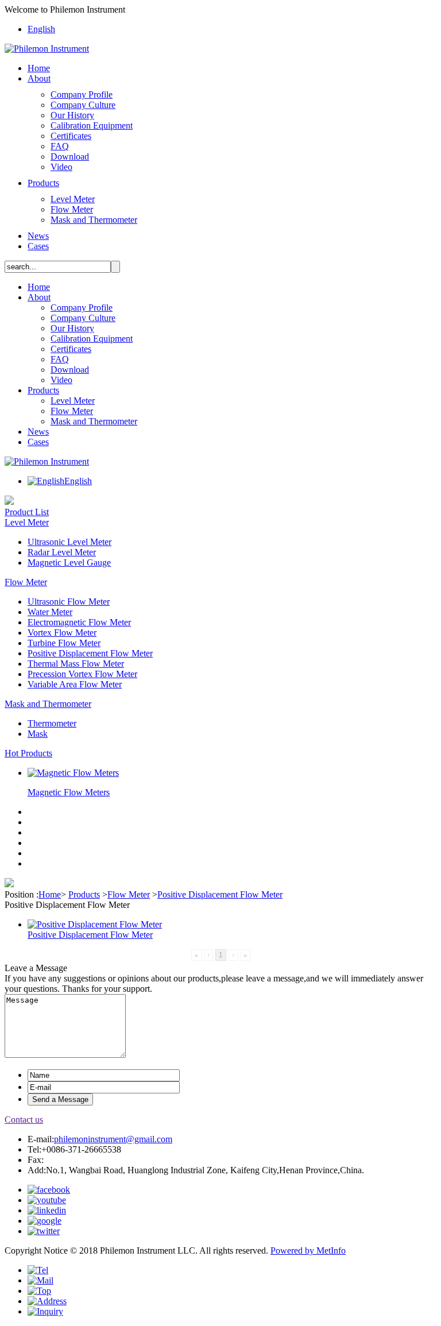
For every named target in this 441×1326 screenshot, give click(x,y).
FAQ (60, 146)
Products (43, 183)
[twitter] (44, 1231)
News (38, 236)
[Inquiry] (45, 1311)
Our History (72, 115)
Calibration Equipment (92, 125)
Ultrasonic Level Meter (69, 542)
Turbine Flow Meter (64, 643)
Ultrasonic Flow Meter (69, 601)
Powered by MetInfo (308, 1250)
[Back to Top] (39, 1291)
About (39, 78)
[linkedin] (47, 1210)
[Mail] (40, 1280)
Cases (38, 246)
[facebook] (49, 1189)
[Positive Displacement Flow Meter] (95, 924)
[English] (46, 481)
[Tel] (38, 1270)
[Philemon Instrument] (47, 48)
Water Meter (50, 612)
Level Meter (73, 199)
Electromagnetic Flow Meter (79, 622)
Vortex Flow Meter (62, 632)
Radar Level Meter (62, 552)
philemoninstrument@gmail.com (113, 1139)
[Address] (47, 1301)
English (41, 29)
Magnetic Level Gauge (69, 562)
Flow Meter (72, 209)
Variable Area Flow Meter (75, 684)
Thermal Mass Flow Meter (76, 663)
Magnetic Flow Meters (69, 792)
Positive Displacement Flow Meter (90, 653)
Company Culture (83, 105)
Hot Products (28, 753)
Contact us (24, 1119)
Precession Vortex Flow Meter (82, 674)
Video (61, 167)
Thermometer (52, 723)
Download (70, 156)
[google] (44, 1221)
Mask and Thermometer (94, 220)
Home (39, 68)
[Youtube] (47, 1200)
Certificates (71, 136)
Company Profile (82, 94)
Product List (27, 512)
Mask (38, 734)
